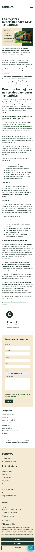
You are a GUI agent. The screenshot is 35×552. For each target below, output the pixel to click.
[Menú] (31, 7)
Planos (4, 484)
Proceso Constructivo (8, 431)
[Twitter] (9, 466)
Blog (3, 492)
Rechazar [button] (17, 544)
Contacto (5, 502)
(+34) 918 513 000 (8, 516)
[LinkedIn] (16, 466)
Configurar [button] (17, 548)
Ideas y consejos (7, 420)
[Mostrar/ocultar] (13, 471)
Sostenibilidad (7, 471)
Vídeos (4, 499)
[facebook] (3, 466)
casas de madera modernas (22, 127)
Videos (4, 433)
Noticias (4, 425)
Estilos (4, 417)
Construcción (6, 478)
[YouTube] (12, 466)
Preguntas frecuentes (9, 496)
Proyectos (5, 481)
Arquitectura (6, 474)
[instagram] (6, 466)
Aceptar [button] (17, 539)
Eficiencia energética (8, 415)
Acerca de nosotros (8, 489)
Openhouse (5, 428)
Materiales (5, 423)
